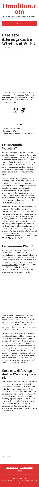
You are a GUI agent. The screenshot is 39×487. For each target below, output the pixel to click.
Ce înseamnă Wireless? (12, 128)
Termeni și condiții (26, 468)
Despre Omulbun (12, 468)
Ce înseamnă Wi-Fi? (11, 131)
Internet (14, 48)
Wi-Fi (8, 456)
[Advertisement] (19, 71)
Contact (19, 471)
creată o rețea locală (10, 264)
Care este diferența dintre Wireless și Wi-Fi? (18, 134)
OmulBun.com (19, 8)
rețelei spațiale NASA (15, 202)
